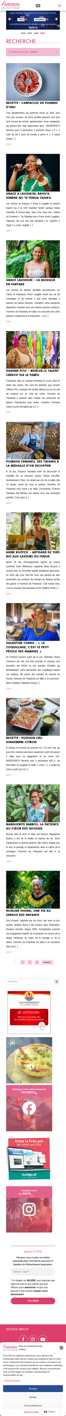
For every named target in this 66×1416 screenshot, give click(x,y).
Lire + (9, 144)
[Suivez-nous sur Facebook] (23, 1337)
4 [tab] (42, 33)
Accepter (33, 1388)
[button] (61, 1347)
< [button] (10, 19)
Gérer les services (12, 1380)
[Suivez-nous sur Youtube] (43, 1337)
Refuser (33, 1397)
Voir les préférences (33, 1405)
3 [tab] (36, 33)
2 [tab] (29, 33)
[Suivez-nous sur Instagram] (33, 1337)
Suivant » (47, 962)
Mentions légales (31, 1412)
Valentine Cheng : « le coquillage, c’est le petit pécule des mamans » (27, 647)
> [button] (56, 19)
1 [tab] (23, 33)
